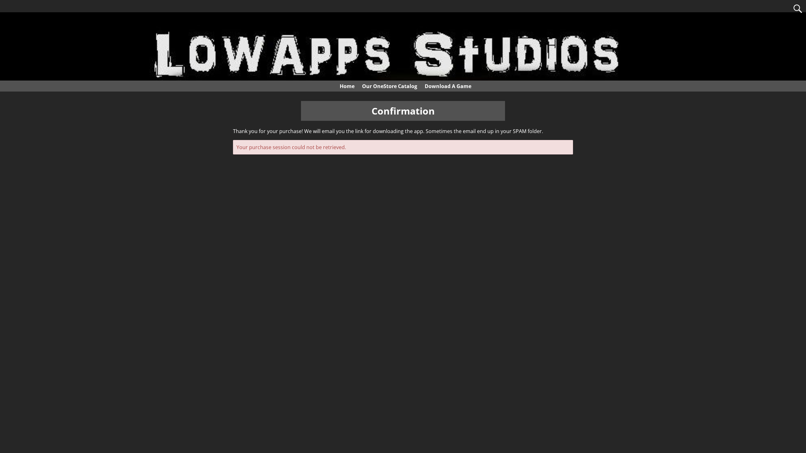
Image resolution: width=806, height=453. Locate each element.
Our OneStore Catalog (389, 86)
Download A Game (448, 86)
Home (347, 86)
